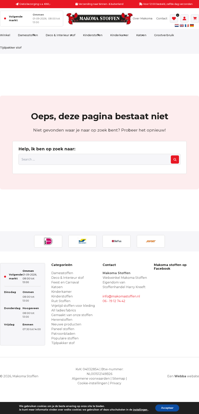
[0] (174, 18)
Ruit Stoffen (60, 301)
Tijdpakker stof (10, 47)
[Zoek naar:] (99, 159)
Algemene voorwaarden (91, 378)
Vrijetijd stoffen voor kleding (73, 306)
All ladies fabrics (63, 310)
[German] (192, 25)
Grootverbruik (164, 35)
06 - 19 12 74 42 (114, 301)
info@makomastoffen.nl (121, 296)
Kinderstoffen (92, 35)
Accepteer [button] (167, 408)
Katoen (141, 35)
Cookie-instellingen (92, 383)
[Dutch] (177, 25)
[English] (182, 25)
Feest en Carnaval (65, 282)
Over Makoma (142, 18)
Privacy (115, 383)
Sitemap (118, 378)
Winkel (5, 35)
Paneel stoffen (62, 329)
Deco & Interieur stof (60, 35)
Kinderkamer (119, 35)
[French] (187, 25)
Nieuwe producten (66, 324)
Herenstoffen (61, 320)
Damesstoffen (28, 35)
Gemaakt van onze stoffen (72, 315)
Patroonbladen (63, 334)
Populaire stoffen (65, 338)
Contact (161, 18)
